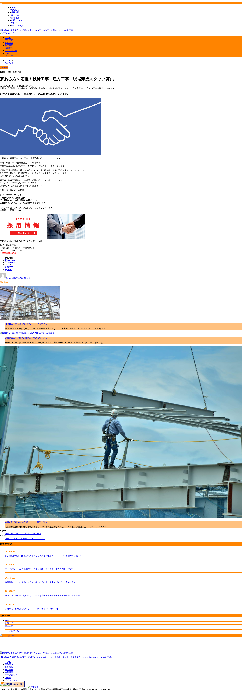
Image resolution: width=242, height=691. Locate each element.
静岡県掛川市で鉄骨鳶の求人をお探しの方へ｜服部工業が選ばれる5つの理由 (40, 582)
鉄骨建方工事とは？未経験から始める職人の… (26, 338)
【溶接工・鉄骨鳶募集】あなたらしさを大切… (26, 324)
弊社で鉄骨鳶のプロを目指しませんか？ (23, 534)
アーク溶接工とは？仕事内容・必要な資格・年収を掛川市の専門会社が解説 (39, 569)
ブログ (14, 23)
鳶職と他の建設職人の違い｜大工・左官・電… (26, 522)
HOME (14, 7)
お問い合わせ (17, 20)
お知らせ (26, 278)
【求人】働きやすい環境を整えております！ (25, 539)
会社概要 (15, 18)
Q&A (7, 620)
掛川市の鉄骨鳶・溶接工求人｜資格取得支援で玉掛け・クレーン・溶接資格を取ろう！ (44, 556)
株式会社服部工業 (14, 278)
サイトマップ (17, 26)
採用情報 (15, 12)
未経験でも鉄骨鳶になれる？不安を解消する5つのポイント (32, 609)
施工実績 (15, 15)
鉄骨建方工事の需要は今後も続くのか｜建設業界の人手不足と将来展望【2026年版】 (43, 595)
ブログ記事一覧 (12, 631)
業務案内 (15, 10)
